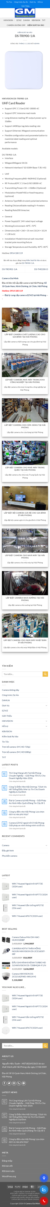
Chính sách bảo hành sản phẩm (25, 1197)
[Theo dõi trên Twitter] (9, 1083)
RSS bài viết (7, 1166)
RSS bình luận (8, 1171)
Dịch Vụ (33, 2)
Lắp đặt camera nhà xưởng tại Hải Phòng (25, 599)
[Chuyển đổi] (46, 705)
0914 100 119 (16, 253)
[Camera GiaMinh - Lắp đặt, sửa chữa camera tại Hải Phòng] (25, 13)
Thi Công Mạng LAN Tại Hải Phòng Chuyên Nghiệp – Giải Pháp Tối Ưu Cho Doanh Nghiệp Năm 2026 (27, 775)
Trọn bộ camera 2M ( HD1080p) (16, 752)
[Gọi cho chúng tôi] (19, 1083)
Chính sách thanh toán (25, 1192)
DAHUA (26, 20)
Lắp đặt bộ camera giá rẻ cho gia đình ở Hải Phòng (25, 514)
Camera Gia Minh (10, 278)
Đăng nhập (7, 1160)
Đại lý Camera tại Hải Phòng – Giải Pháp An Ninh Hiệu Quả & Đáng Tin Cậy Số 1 (27, 801)
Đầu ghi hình (8, 850)
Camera (5, 845)
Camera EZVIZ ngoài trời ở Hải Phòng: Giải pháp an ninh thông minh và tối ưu (27, 824)
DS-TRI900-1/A (28, 263)
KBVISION (36, 20)
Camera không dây (16, 25)
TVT (43, 20)
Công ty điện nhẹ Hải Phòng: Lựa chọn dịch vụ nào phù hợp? (26, 812)
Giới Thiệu (25, 6)
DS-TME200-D (41, 269)
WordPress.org (9, 1176)
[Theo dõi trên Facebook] (4, 1083)
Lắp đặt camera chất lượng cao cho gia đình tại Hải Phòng (25, 335)
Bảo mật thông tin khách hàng (25, 1193)
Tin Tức (9, 2)
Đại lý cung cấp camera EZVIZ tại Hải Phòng (25, 295)
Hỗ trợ (40, 2)
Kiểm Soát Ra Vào (35, 25)
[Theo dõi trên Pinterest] (23, 1083)
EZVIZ (19, 20)
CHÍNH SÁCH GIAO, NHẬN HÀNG (25, 1195)
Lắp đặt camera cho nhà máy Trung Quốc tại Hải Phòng (25, 468)
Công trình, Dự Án (21, 2)
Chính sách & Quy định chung (25, 1199)
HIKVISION (8, 20)
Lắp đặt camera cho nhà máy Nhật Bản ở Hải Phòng (25, 641)
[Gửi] (45, 674)
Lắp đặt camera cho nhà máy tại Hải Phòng (25, 556)
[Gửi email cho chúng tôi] (14, 1083)
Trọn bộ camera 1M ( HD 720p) (16, 746)
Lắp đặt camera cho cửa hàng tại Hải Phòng (25, 426)
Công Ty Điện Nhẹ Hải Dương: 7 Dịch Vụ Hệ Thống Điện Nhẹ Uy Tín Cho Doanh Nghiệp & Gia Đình (28, 789)
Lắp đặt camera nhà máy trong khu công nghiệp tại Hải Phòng (25, 381)
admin (36, 43)
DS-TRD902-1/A (9, 269)
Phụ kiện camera (9, 855)
